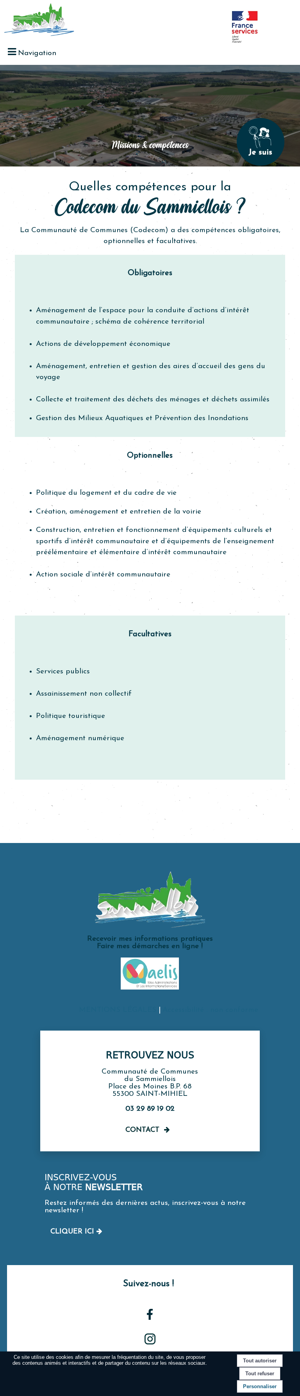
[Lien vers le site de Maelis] (150, 988)
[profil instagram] (150, 1342)
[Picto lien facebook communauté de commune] (150, 1318)
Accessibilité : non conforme (210, 1010)
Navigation (37, 53)
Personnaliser (260, 1386)
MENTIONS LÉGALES (117, 1010)
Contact (142, 1130)
